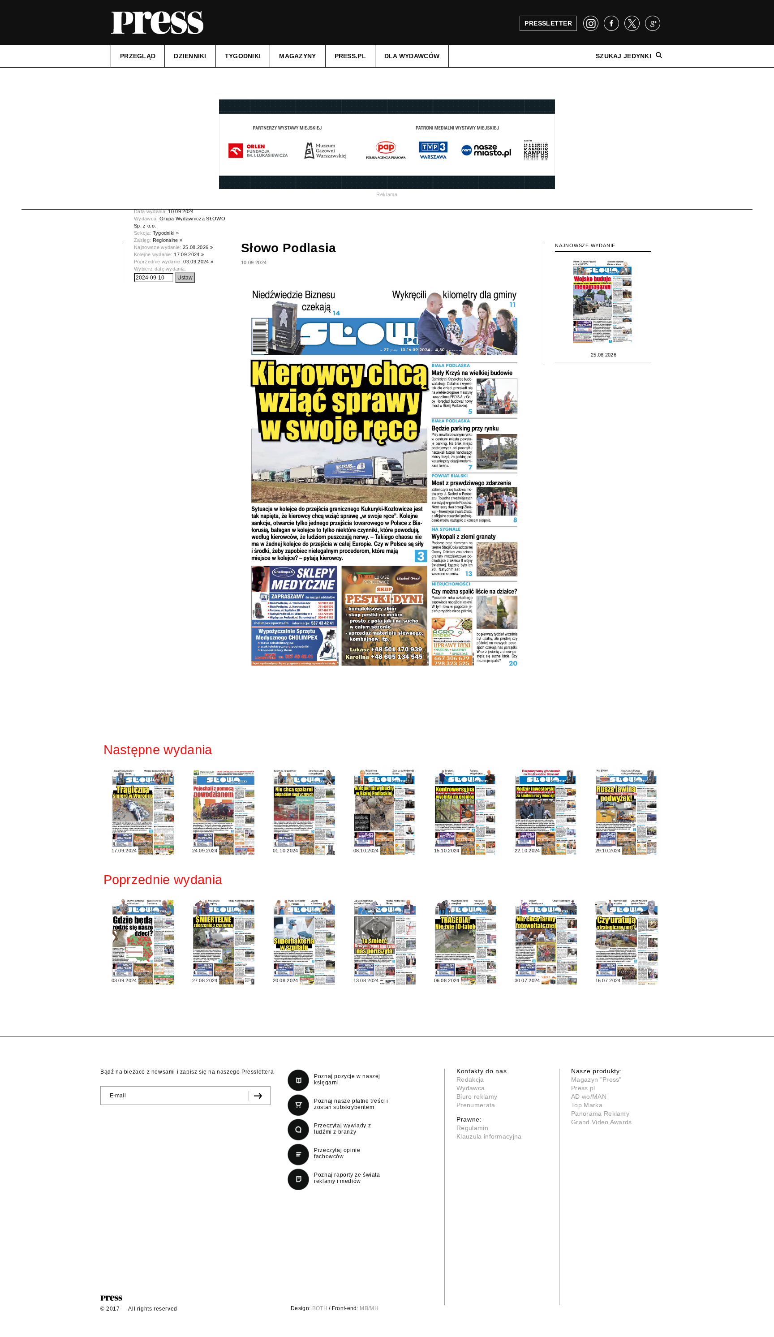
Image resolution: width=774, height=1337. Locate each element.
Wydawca (470, 1088)
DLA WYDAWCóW (411, 56)
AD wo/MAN (588, 1096)
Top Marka (586, 1105)
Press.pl (583, 1088)
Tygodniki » (166, 233)
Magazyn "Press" (596, 1079)
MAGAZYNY (297, 56)
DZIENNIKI (190, 56)
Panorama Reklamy (600, 1113)
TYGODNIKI (243, 56)
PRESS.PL (350, 56)
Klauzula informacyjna (489, 1136)
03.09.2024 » (198, 261)
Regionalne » (168, 240)
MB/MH (369, 1308)
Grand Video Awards (601, 1122)
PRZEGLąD (137, 56)
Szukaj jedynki (623, 56)
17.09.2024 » (189, 254)
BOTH (319, 1308)
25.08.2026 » (198, 247)
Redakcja (470, 1079)
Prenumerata (475, 1105)
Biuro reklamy (476, 1096)
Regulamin (472, 1127)
